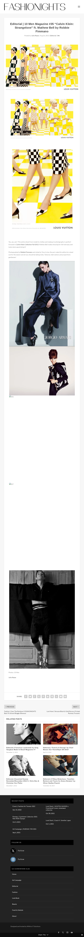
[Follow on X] (13, 851)
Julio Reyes (35, 35)
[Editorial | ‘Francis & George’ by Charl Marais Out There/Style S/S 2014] (60, 734)
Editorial (53, 35)
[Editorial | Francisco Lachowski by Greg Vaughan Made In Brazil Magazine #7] (23, 734)
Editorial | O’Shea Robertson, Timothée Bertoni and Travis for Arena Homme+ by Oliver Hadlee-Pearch (59, 781)
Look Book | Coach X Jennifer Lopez (58, 820)
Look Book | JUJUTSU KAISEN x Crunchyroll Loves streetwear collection (57, 808)
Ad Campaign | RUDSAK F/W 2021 (24, 829)
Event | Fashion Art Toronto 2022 (24, 806)
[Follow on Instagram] (13, 859)
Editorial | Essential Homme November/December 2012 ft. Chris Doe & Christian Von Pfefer (22, 781)
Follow (21, 850)
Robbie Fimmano (26, 252)
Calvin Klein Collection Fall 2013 (27, 244)
